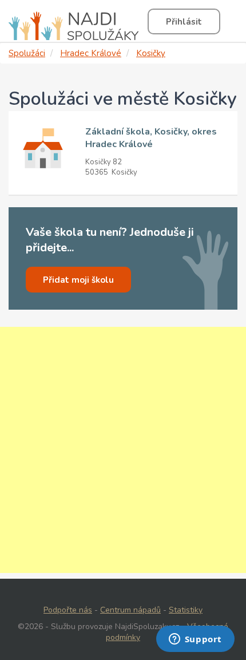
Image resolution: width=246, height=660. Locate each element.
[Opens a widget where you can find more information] (195, 640)
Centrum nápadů (130, 609)
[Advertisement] (123, 450)
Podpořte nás (67, 609)
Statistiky (186, 609)
